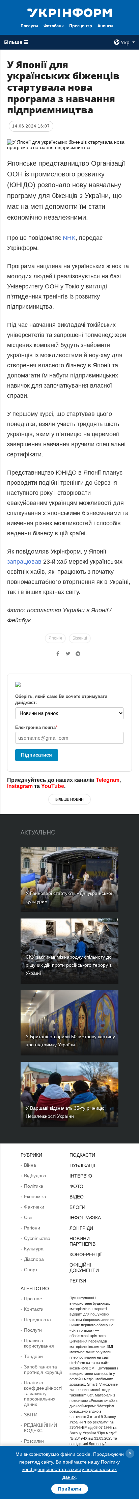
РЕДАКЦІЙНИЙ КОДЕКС (40, 1427)
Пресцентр (80, 26)
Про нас (33, 1298)
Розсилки (34, 1441)
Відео (77, 1196)
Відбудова (35, 1175)
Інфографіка (85, 1217)
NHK (69, 237)
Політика (33, 1186)
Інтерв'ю (81, 1176)
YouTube (52, 786)
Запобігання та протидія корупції (43, 1369)
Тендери (33, 1356)
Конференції (86, 1254)
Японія (55, 638)
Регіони (32, 1228)
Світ (28, 1217)
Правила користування (39, 1343)
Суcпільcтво (37, 1238)
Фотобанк (54, 26)
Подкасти (82, 1155)
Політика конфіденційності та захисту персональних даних (43, 1393)
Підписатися (36, 755)
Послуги (29, 26)
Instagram (20, 786)
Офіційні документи (84, 1267)
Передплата (37, 1319)
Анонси (105, 26)
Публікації (82, 1165)
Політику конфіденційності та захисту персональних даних (71, 1469)
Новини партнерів (82, 1241)
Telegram (107, 780)
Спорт (30, 1269)
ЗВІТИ (30, 1414)
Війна (30, 1165)
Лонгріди (81, 1228)
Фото (76, 1186)
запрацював (24, 561)
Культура (34, 1248)
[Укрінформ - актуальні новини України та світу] (69, 12)
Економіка (35, 1196)
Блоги (77, 1207)
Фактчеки (34, 1207)
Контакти (34, 1309)
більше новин (69, 799)
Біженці (80, 638)
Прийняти (69, 1489)
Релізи (78, 1280)
